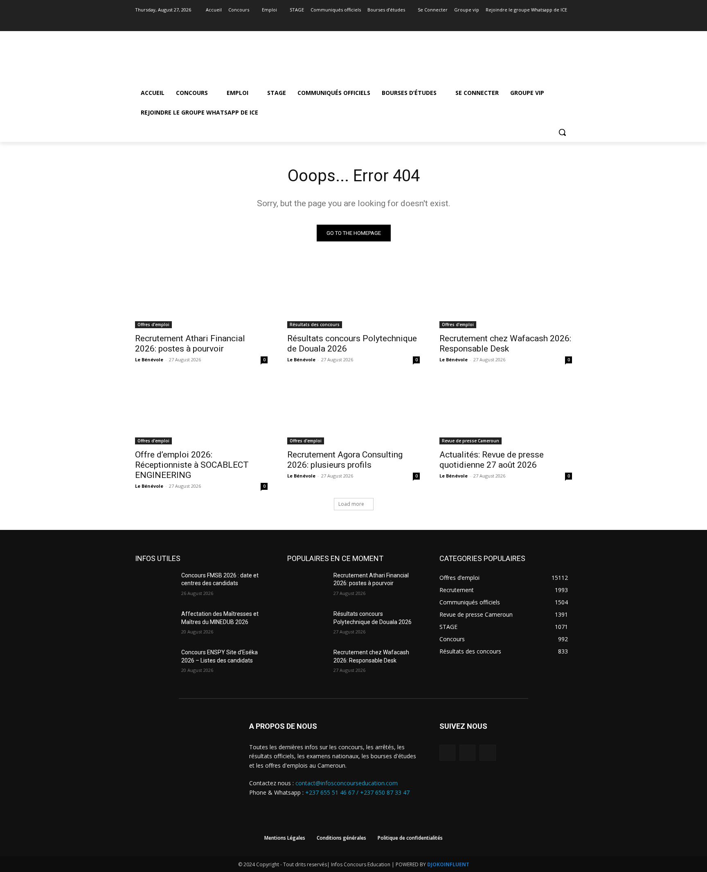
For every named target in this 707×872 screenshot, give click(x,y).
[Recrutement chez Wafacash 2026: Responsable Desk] (505, 295)
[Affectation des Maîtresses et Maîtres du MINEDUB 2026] (155, 624)
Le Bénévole (149, 359)
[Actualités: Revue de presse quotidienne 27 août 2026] (505, 411)
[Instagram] (556, 21)
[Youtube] (567, 21)
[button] (562, 132)
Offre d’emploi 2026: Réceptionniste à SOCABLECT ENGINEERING (192, 465)
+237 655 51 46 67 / (332, 792)
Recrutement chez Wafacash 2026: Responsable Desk (505, 343)
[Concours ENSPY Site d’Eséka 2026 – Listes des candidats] (155, 662)
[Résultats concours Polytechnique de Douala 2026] (353, 295)
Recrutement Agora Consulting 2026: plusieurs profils (345, 460)
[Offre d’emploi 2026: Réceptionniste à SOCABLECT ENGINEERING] (201, 411)
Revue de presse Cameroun (470, 441)
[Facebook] (544, 21)
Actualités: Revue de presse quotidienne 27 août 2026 (491, 460)
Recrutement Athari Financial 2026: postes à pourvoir (190, 343)
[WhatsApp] (487, 753)
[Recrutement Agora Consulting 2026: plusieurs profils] (353, 411)
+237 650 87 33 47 (385, 792)
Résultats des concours (315, 324)
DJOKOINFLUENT (448, 864)
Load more (351, 503)
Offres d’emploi (153, 324)
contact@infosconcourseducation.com (346, 783)
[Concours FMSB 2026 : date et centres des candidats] (155, 585)
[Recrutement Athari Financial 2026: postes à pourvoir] (201, 295)
